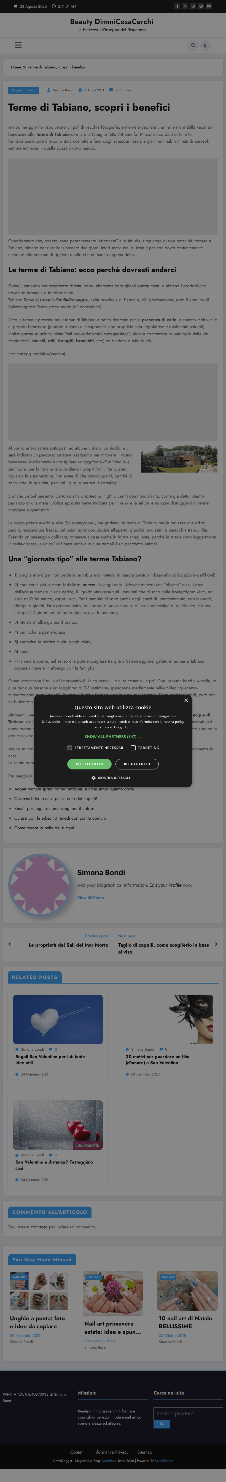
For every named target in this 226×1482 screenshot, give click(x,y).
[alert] (113, 741)
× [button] (186, 700)
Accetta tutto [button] (89, 764)
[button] (113, 736)
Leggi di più (123, 727)
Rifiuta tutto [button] (137, 764)
